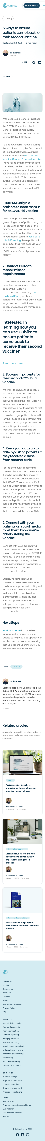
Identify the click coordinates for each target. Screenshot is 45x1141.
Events (6, 1116)
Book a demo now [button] (12, 363)
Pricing (6, 985)
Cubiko (16, 666)
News (10, 780)
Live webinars (8, 1109)
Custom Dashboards (12, 1065)
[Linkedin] (22, 1134)
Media (5, 1000)
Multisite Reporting (11, 1042)
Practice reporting (11, 1034)
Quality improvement (12, 1088)
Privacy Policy (9, 1008)
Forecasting (8, 1057)
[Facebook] (17, 1134)
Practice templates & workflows (17, 1105)
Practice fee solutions (12, 1092)
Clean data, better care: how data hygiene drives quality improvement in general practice (20, 858)
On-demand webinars (12, 1113)
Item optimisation (11, 1031)
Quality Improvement (16, 849)
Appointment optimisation (14, 1046)
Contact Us (8, 989)
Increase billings (10, 1076)
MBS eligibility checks (12, 1023)
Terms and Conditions (12, 1004)
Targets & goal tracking (13, 1054)
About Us (7, 993)
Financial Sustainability (17, 918)
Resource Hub (9, 1101)
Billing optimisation (11, 1038)
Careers (6, 996)
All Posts (13, 55)
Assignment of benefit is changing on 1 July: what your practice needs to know (21, 788)
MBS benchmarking (11, 1061)
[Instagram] (27, 1134)
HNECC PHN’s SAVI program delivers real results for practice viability (22, 925)
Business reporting (11, 1084)
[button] (34, 62)
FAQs (5, 1012)
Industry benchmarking (13, 1050)
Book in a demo (11, 630)
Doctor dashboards (11, 1027)
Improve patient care (12, 1080)
